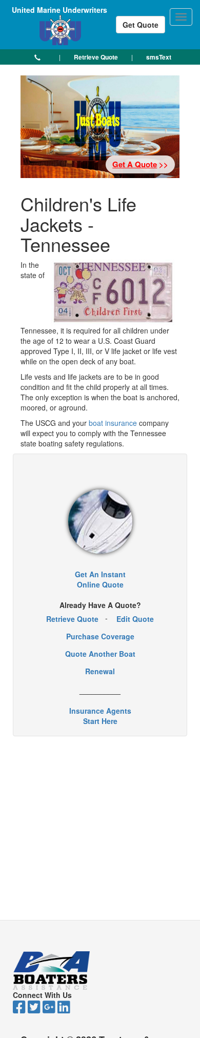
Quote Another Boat (100, 654)
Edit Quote (135, 619)
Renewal (100, 671)
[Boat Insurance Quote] (100, 521)
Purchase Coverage (100, 636)
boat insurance (114, 423)
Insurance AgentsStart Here (100, 716)
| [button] (60, 56)
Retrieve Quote (72, 619)
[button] (37, 57)
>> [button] (140, 164)
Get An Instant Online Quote (100, 579)
